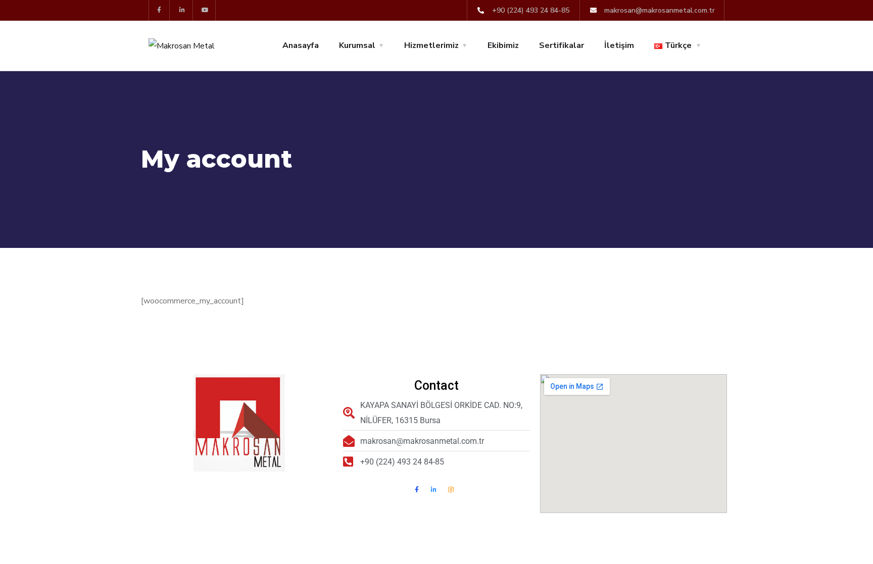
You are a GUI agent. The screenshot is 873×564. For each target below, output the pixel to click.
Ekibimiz (503, 45)
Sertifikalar (561, 45)
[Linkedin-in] (182, 10)
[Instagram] (451, 490)
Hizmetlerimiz (431, 45)
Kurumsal (357, 45)
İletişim (619, 45)
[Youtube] (206, 10)
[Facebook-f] (159, 10)
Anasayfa (300, 45)
